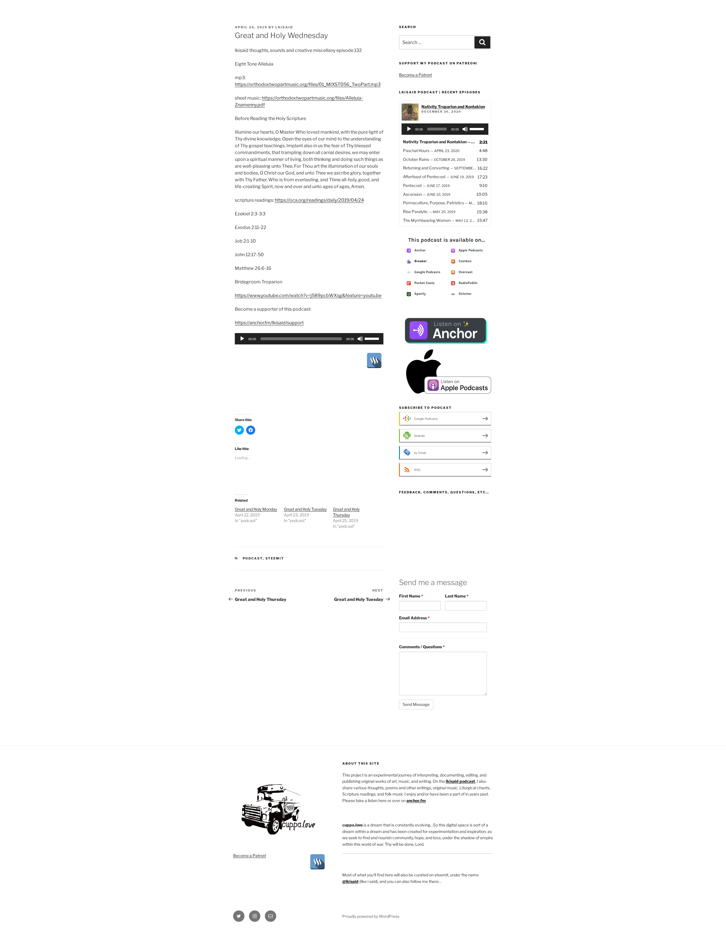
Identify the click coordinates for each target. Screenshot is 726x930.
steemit (274, 558)
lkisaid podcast (460, 781)
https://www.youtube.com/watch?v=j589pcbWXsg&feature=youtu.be (308, 295)
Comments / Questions (422, 646)
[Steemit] (374, 360)
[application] (309, 338)
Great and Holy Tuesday (305, 509)
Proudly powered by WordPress (370, 916)
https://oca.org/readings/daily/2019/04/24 (319, 200)
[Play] (242, 339)
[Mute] (360, 339)
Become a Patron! (415, 74)
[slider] (373, 338)
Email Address (414, 617)
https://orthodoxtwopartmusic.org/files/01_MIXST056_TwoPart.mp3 (308, 84)
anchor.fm (416, 800)
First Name (411, 596)
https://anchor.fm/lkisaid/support (269, 322)
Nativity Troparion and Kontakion (453, 106)
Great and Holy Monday (256, 509)
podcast (253, 558)
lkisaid (284, 27)
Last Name (456, 596)
